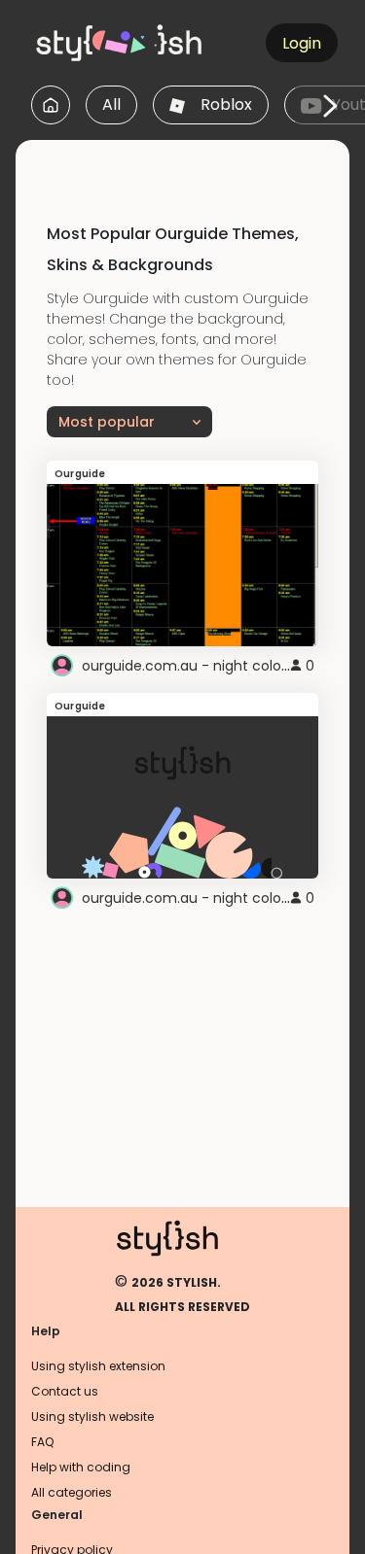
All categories (71, 1492)
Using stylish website (92, 1416)
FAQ (42, 1441)
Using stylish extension (98, 1366)
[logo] (122, 43)
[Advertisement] (190, 164)
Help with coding (80, 1467)
